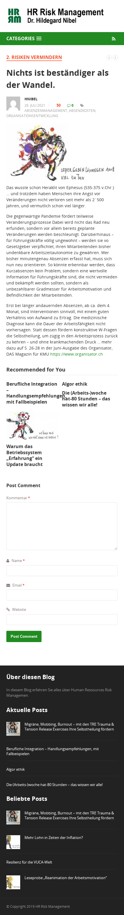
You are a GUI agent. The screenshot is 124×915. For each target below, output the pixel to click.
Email (18, 585)
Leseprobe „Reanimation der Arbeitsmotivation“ (66, 877)
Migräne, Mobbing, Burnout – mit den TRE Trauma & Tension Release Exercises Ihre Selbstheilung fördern (69, 727)
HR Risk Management (52, 906)
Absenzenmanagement (46, 110)
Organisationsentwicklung (32, 115)
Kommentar (18, 497)
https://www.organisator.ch (76, 354)
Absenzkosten (82, 110)
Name (18, 560)
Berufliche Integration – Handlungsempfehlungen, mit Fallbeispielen (52, 751)
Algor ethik (15, 769)
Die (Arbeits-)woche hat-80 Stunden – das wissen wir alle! (54, 784)
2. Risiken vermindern (34, 57)
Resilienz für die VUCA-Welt (29, 862)
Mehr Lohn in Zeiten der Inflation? (54, 837)
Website (18, 609)
